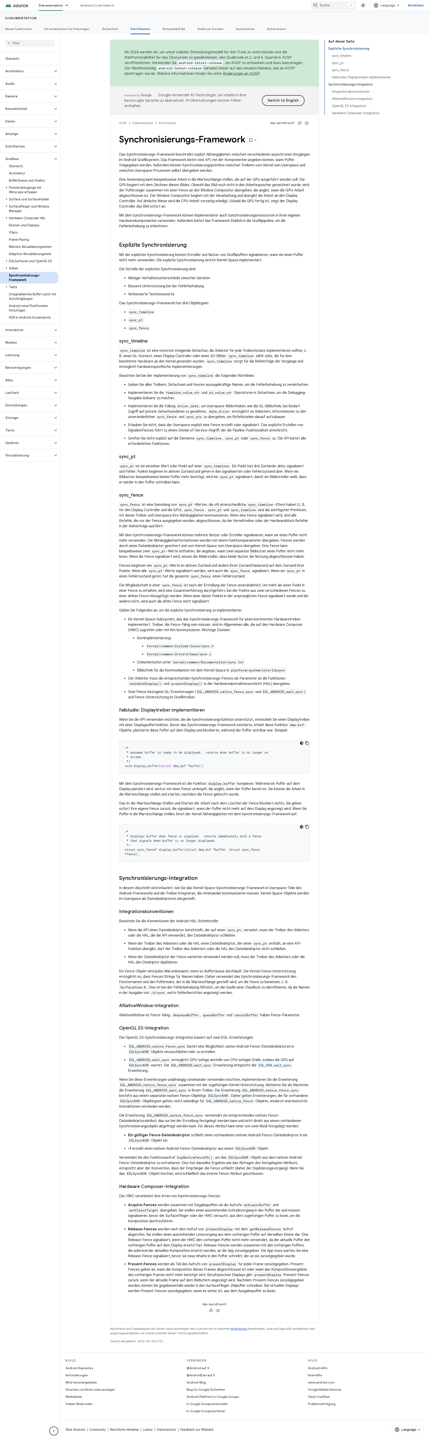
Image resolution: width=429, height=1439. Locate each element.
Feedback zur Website (197, 1429)
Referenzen (276, 29)
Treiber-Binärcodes (78, 1404)
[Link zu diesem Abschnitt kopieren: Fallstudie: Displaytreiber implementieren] (209, 710)
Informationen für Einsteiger (67, 29)
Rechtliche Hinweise (124, 1429)
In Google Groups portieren (206, 1411)
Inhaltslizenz (239, 1329)
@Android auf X (198, 1368)
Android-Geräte (210, 29)
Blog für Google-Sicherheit (206, 1390)
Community (97, 1429)
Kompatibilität (174, 29)
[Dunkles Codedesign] (301, 743)
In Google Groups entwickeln (207, 1404)
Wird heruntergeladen (81, 1382)
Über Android (75, 1429)
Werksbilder (73, 1397)
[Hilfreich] (300, 123)
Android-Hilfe (317, 1368)
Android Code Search (97, 5)
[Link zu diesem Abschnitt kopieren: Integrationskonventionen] (177, 912)
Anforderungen (76, 1375)
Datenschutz (166, 1429)
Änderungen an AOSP (241, 73)
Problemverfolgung (321, 1404)
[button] (26, 71)
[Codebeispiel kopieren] (307, 743)
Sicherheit (110, 29)
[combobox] (333, 5)
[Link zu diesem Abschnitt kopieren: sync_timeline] (152, 341)
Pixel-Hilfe (315, 1375)
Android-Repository (79, 1368)
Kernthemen (140, 29)
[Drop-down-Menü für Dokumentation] (69, 5)
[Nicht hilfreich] (306, 123)
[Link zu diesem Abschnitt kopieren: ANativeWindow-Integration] (183, 1006)
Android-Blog (196, 1382)
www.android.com (321, 1382)
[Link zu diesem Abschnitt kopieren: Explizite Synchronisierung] (191, 245)
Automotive (245, 29)
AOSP (123, 123)
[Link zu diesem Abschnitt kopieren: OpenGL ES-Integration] (173, 1028)
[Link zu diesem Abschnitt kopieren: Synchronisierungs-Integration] (202, 878)
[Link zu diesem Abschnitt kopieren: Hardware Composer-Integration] (193, 1187)
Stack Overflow (319, 1397)
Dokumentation (51, 5)
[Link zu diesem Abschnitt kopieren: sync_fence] (147, 495)
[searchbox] (30, 43)
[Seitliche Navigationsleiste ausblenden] (53, 1430)
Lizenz (148, 1429)
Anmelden (416, 5)
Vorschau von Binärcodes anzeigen (90, 1390)
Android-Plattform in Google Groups (213, 1397)
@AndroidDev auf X (201, 1375)
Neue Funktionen (18, 29)
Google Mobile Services (324, 1390)
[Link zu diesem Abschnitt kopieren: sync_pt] (139, 457)
